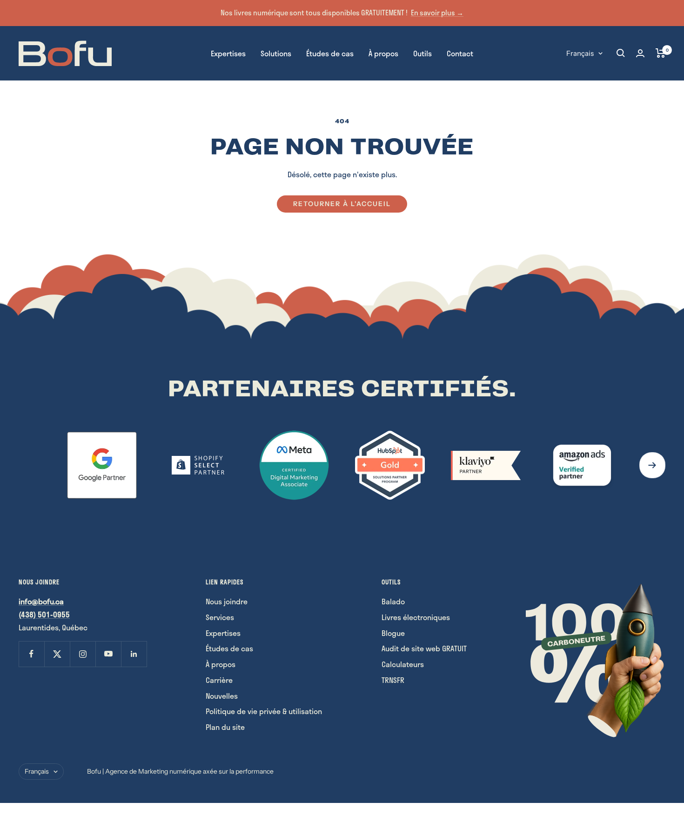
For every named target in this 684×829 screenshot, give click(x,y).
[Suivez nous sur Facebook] (31, 654)
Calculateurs (403, 664)
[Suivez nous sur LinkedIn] (134, 654)
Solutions (276, 53)
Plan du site (225, 727)
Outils (422, 53)
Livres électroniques (416, 617)
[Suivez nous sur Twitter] (57, 654)
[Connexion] (640, 53)
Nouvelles (222, 696)
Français (580, 52)
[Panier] (660, 53)
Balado (393, 601)
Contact (460, 53)
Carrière (219, 680)
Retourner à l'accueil (342, 204)
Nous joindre (227, 601)
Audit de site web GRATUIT (424, 648)
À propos (383, 53)
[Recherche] (621, 53)
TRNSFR (393, 680)
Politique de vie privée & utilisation (264, 711)
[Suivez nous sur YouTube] (108, 654)
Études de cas (330, 53)
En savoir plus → (437, 12)
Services (220, 617)
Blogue (393, 633)
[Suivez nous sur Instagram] (82, 654)
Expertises (228, 53)
